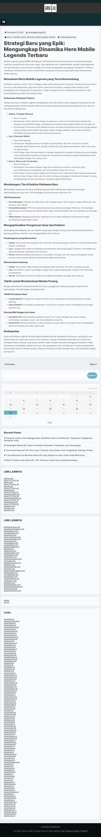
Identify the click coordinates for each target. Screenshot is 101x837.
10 (10, 404)
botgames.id (9, 752)
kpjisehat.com (9, 565)
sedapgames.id (10, 655)
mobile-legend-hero (68, 37)
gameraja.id (8, 665)
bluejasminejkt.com (11, 547)
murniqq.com (9, 508)
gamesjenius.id (10, 647)
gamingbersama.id (11, 627)
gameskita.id (9, 619)
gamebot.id (8, 774)
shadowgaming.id (11, 637)
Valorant (52, 37)
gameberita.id (9, 706)
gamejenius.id (9, 669)
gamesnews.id (9, 695)
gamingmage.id (10, 730)
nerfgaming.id (9, 734)
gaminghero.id (9, 804)
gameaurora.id (10, 701)
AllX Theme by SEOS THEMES (74, 831)
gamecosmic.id (10, 703)
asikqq (6, 600)
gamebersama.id (10, 659)
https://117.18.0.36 (11, 480)
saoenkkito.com (10, 535)
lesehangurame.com (12, 527)
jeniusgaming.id (10, 633)
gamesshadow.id (10, 639)
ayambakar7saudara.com (14, 529)
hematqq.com (9, 506)
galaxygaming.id (10, 683)
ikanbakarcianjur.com (12, 563)
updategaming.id (11, 689)
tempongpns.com (11, 531)
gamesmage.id (10, 744)
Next (92, 364)
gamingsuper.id (10, 814)
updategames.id (10, 699)
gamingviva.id (9, 816)
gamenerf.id (8, 766)
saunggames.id (10, 653)
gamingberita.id (10, 679)
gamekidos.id (9, 800)
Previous (10, 364)
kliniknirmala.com (11, 573)
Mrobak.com (9, 549)
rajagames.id (9, 663)
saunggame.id (9, 673)
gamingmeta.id (10, 732)
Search (92, 375)
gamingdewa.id (10, 625)
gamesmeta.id (9, 740)
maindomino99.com (12, 494)
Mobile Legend (42, 37)
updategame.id (10, 714)
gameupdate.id (10, 704)
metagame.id (9, 782)
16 (90, 404)
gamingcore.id (9, 806)
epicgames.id (9, 758)
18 (24, 408)
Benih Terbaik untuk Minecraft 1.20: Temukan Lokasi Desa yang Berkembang (41, 460)
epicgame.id (9, 786)
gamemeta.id (9, 770)
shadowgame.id (10, 675)
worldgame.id (9, 718)
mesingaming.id (10, 812)
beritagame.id (9, 716)
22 (77, 408)
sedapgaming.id (10, 643)
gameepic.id (9, 778)
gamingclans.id (10, 726)
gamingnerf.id (9, 722)
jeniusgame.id (9, 720)
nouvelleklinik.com (11, 575)
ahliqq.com (8, 482)
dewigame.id (9, 671)
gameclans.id (9, 768)
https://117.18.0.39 (11, 484)
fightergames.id (10, 754)
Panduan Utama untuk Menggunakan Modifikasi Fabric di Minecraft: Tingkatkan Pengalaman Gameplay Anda (48, 439)
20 (50, 408)
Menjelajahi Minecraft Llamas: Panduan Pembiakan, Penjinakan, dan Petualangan (43, 445)
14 (64, 404)
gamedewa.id (9, 667)
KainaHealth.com (10, 577)
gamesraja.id (9, 641)
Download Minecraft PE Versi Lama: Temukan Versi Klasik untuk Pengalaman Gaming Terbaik (49, 450)
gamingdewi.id (10, 623)
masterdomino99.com (12, 498)
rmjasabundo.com (11, 555)
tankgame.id (9, 794)
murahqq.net (9, 490)
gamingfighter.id (10, 738)
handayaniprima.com (12, 537)
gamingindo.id (9, 808)
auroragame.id (10, 708)
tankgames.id (9, 760)
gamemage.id (9, 776)
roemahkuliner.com (11, 533)
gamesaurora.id (10, 685)
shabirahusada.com (12, 578)
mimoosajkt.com (10, 557)
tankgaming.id (9, 796)
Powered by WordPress (50, 827)
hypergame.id (9, 790)
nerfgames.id (9, 750)
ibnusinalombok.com (12, 585)
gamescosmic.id (10, 691)
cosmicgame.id (10, 712)
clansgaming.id (10, 728)
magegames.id (10, 756)
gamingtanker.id (10, 736)
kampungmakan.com (12, 539)
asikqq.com (8, 478)
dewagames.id (10, 651)
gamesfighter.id (10, 742)
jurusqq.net (8, 486)
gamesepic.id (9, 746)
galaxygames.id (10, 697)
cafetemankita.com (11, 553)
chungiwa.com (10, 561)
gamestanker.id (10, 798)
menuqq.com (9, 510)
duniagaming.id (10, 629)
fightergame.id (10, 784)
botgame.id (8, 780)
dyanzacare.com (10, 588)
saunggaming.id (10, 635)
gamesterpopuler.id (11, 621)
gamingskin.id (9, 724)
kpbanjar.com (9, 569)
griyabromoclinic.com (12, 590)
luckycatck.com (10, 541)
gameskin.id (9, 764)
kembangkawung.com (13, 559)
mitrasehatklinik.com (12, 567)
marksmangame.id (11, 792)
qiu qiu (6, 602)
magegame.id (9, 788)
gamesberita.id (10, 693)
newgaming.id (9, 681)
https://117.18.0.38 (11, 496)
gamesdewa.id (10, 645)
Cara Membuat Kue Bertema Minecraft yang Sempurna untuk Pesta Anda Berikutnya (45, 455)
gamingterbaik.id (10, 631)
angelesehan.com (11, 545)
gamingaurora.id (10, 677)
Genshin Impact (20, 37)
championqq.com (11, 502)
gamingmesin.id (10, 802)
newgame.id (9, 710)
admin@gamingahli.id (37, 32)
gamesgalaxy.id (10, 687)
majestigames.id (10, 657)
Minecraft (31, 37)
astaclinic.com (9, 583)
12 (37, 404)
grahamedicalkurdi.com (13, 587)
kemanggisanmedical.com (14, 571)
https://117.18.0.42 (11, 488)
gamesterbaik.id (10, 649)
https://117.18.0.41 (11, 492)
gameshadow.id (10, 661)
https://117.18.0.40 (11, 504)
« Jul (49, 422)
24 (10, 413)
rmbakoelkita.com (11, 543)
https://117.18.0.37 (11, 500)
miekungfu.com (10, 551)
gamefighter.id (10, 772)
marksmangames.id (12, 762)
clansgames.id (9, 748)
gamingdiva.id (9, 810)
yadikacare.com (10, 581)
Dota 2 (10, 37)
